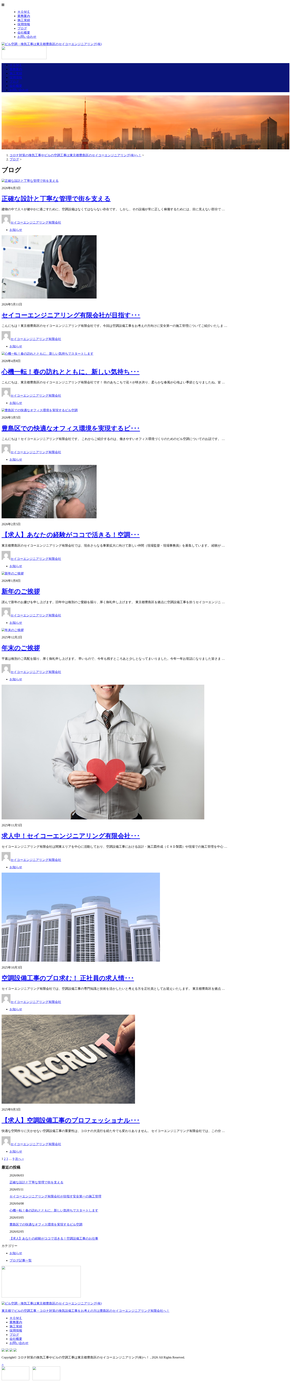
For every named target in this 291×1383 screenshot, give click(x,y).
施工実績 (23, 20)
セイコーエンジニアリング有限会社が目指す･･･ (71, 315)
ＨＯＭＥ (23, 11)
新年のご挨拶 (21, 591)
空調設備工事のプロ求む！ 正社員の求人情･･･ (68, 978)
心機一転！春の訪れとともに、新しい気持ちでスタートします (54, 1210)
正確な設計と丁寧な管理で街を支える (56, 198)
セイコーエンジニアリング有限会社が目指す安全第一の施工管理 (55, 1196)
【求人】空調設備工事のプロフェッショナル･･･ (71, 1120)
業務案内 (23, 16)
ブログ (22, 28)
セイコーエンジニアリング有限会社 (35, 222)
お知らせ (16, 229)
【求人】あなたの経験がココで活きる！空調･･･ (71, 534)
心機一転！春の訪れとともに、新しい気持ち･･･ (71, 371)
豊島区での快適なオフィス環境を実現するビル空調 (46, 1224)
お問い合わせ (26, 36)
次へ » (19, 1158)
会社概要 (23, 32)
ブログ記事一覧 (21, 1260)
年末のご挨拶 (21, 647)
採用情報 (23, 24)
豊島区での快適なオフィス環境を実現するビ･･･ (71, 428)
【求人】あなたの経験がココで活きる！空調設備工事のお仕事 (54, 1238)
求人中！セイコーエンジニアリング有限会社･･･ (71, 835)
